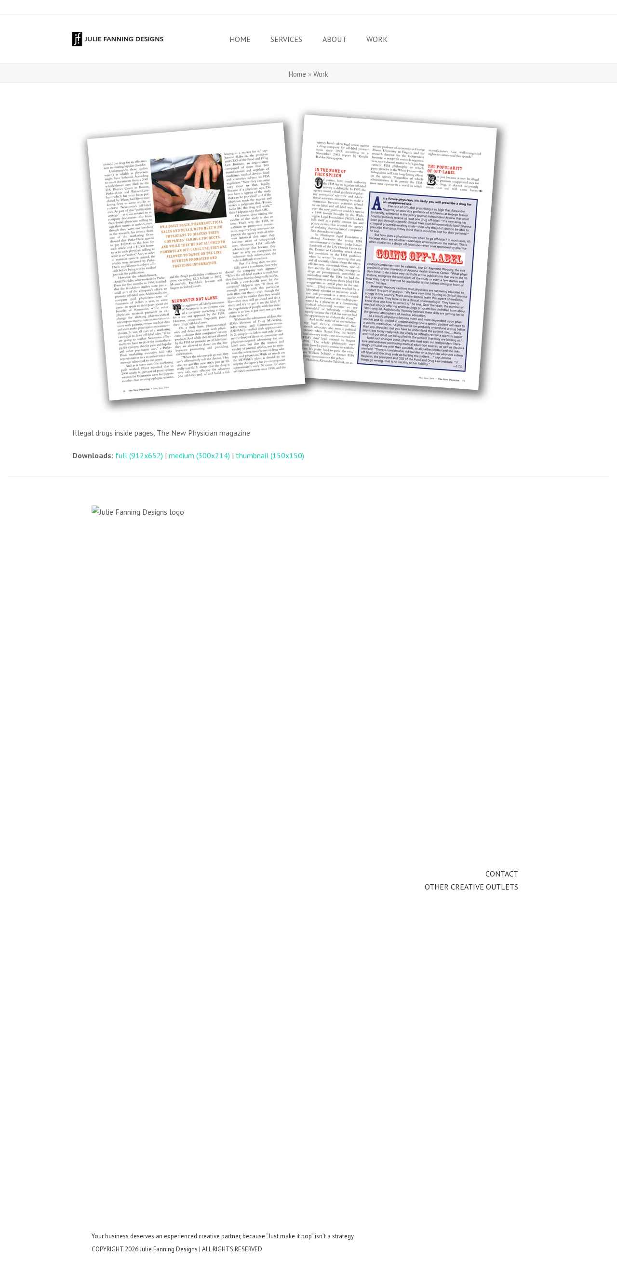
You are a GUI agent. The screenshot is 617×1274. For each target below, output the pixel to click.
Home (297, 74)
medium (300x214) (199, 455)
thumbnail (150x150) (270, 455)
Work (320, 74)
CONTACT (501, 873)
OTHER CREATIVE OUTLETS (471, 886)
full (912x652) (139, 455)
